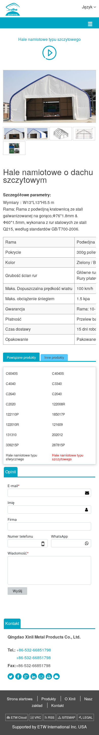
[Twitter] (11, 676)
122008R (58, 404)
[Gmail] (41, 676)
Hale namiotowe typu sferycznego (21, 457)
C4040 (10, 383)
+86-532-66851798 (33, 650)
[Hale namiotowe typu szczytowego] (49, 96)
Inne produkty (54, 357)
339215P (12, 444)
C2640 (10, 393)
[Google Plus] (26, 676)
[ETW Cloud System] (56, 676)
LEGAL (87, 717)
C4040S (58, 373)
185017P (58, 414)
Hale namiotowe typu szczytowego (49, 39)
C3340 (57, 383)
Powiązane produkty (21, 357)
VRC (37, 717)
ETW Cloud (18, 717)
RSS (50, 717)
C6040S (12, 373)
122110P (12, 414)
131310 (11, 434)
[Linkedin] (33, 676)
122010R (12, 424)
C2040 (57, 393)
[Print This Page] (49, 676)
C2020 (10, 404)
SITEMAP (68, 717)
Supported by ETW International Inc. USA (49, 727)
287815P (58, 444)
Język (87, 7)
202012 (57, 434)
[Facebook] (18, 676)
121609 (57, 424)
